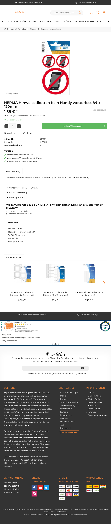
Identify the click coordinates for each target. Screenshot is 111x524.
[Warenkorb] (104, 12)
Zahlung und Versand (66, 417)
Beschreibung (13, 171)
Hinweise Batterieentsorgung (97, 413)
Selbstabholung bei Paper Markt (69, 407)
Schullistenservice (13, 437)
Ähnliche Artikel (14, 257)
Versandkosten (46, 509)
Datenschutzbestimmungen (43, 373)
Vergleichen (12, 133)
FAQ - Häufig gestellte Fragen (95, 401)
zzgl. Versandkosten (37, 116)
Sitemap (92, 405)
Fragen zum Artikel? (18, 211)
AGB (62, 425)
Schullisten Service (69, 402)
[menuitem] (104, 12)
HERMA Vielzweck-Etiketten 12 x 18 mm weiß (88, 293)
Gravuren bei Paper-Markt (69, 394)
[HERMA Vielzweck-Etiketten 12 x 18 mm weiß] (88, 273)
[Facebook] (34, 487)
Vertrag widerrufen (69, 432)
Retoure (64, 399)
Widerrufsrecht (67, 421)
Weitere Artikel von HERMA (21, 213)
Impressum (65, 428)
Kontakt (64, 412)
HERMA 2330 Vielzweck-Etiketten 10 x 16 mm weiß (55, 293)
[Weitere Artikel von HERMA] (100, 110)
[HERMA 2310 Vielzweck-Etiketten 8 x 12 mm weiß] (22, 273)
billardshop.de (10, 463)
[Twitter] (46, 487)
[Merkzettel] (98, 12)
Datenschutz (94, 408)
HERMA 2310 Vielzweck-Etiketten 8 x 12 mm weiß (22, 293)
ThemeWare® (81, 515)
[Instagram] (34, 493)
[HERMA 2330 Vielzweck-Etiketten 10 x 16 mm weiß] (55, 273)
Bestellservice (34, 437)
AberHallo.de (40, 463)
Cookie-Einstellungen (94, 394)
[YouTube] (40, 487)
